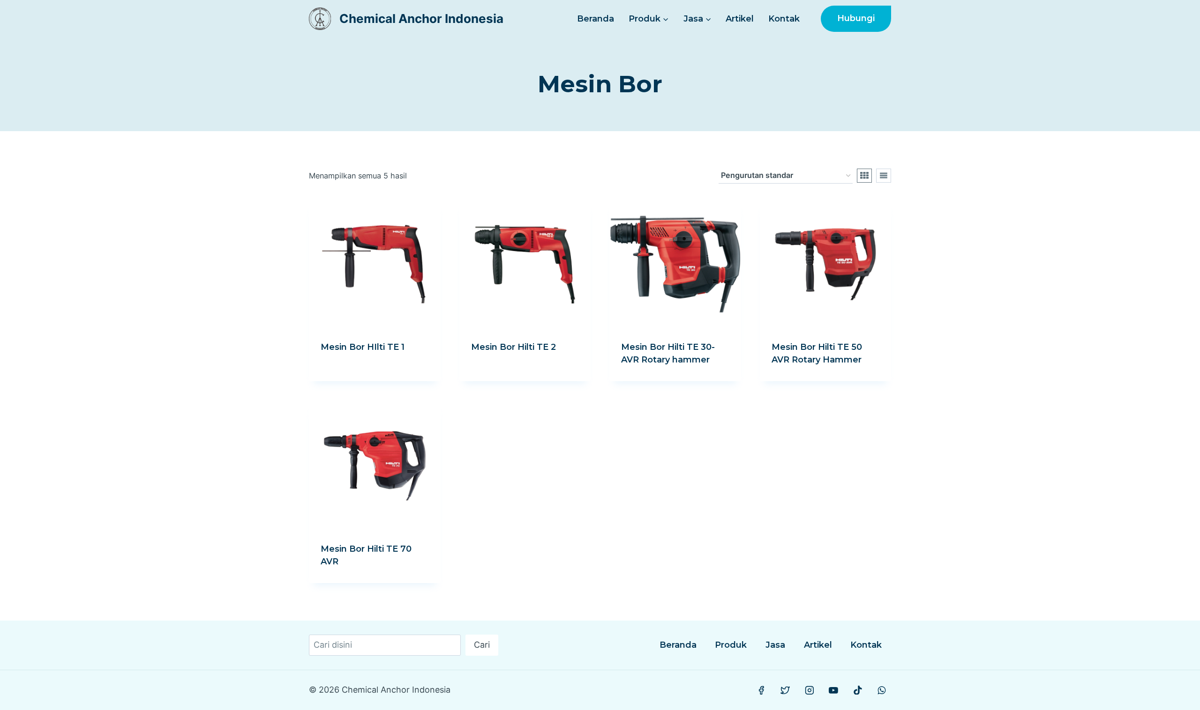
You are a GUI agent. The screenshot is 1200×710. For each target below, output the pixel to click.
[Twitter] (785, 690)
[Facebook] (761, 690)
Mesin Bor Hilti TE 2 (513, 347)
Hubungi (856, 18)
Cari (482, 645)
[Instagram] (809, 690)
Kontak (784, 19)
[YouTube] (833, 690)
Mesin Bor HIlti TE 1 (363, 347)
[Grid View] (864, 176)
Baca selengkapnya (363, 377)
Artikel (740, 19)
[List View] (883, 176)
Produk (731, 645)
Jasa (775, 645)
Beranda (595, 19)
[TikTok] (857, 690)
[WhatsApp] (881, 690)
